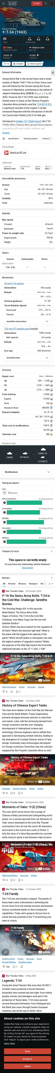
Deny (27, 1051)
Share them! (27, 568)
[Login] (51, 3)
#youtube (31, 687)
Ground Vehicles (19, 788)
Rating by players (31, 138)
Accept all (27, 1059)
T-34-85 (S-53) (44, 104)
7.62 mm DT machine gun (16, 328)
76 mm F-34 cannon (14, 283)
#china (32, 788)
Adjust (27, 1066)
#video (22, 687)
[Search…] (46, 3)
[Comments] (12, 692)
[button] (53, 72)
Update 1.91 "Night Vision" (28, 121)
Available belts (13, 358)
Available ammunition (16, 321)
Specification (13, 138)
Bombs (41, 687)
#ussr (39, 959)
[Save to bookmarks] (22, 967)
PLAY (37, 3)
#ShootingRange (9, 687)
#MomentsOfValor (9, 875)
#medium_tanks (25, 962)
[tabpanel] (27, 322)
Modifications (11, 472)
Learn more (9, 1043)
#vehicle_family (8, 959)
